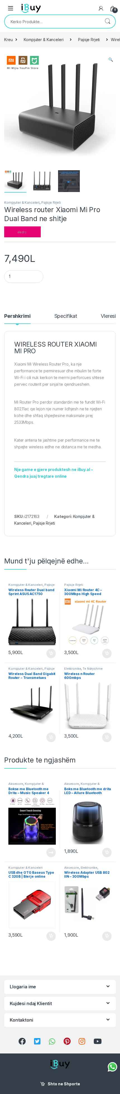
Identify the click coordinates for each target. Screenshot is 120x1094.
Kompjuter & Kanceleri (43, 39)
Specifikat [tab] (65, 316)
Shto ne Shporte (64, 1083)
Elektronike (72, 669)
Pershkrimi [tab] (17, 316)
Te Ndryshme (92, 669)
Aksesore (15, 784)
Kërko (107, 21)
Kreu (8, 39)
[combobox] (52, 21)
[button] (110, 59)
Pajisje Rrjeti (89, 39)
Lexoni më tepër (50, 852)
